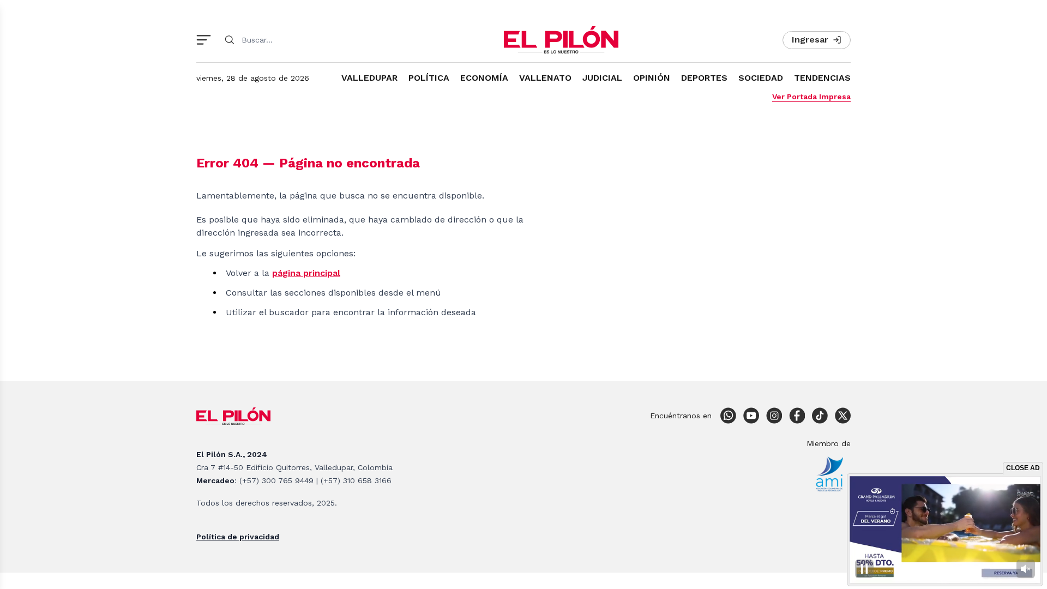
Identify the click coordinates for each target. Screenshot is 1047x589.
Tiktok (819, 415)
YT (751, 415)
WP (728, 415)
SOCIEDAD (760, 78)
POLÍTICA (428, 78)
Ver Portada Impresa (811, 96)
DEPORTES (704, 78)
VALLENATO (545, 78)
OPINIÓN (651, 78)
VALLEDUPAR (369, 78)
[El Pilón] (561, 39)
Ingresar (810, 39)
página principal (306, 273)
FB (797, 415)
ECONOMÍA (484, 78)
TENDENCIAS (822, 78)
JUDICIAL (602, 78)
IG (774, 415)
